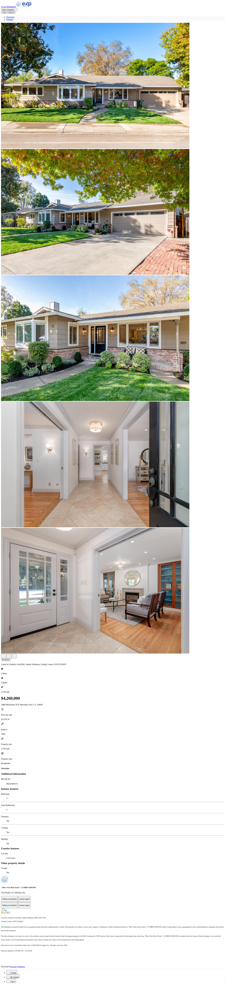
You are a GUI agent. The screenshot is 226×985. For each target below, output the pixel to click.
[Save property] (9, 656)
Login (4, 12)
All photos (6, 660)
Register (11, 12)
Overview (10, 17)
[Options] (3, 656)
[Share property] (14, 656)
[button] (113, 86)
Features (9, 19)
